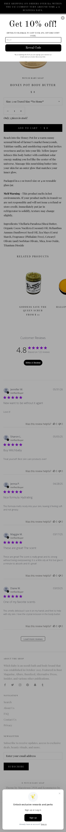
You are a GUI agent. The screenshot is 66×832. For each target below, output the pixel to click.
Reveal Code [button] (33, 47)
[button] (63, 18)
